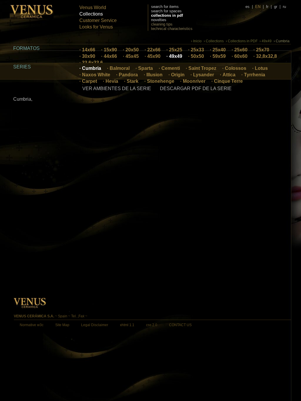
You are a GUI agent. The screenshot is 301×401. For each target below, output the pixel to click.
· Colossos (234, 68)
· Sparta (144, 68)
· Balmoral (118, 68)
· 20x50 (131, 49)
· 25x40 (218, 49)
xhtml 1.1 (127, 325)
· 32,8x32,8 (265, 56)
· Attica (227, 74)
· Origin (176, 74)
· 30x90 (87, 56)
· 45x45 (131, 56)
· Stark (131, 81)
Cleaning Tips (162, 24)
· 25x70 (261, 49)
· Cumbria (90, 68)
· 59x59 (218, 56)
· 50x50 (196, 56)
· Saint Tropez (201, 68)
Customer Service (98, 20)
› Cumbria (282, 41)
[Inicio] (31, 18)
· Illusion (153, 74)
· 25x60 (240, 49)
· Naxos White (94, 74)
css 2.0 (151, 325)
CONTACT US (180, 325)
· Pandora (127, 74)
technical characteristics (172, 28)
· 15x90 (109, 49)
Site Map (62, 325)
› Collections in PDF (241, 41)
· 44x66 (109, 56)
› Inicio (196, 41)
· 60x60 (240, 56)
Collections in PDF (167, 15)
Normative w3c (32, 325)
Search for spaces (166, 11)
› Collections (214, 41)
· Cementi (169, 68)
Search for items (165, 6)
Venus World (92, 7)
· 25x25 (174, 49)
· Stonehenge (159, 81)
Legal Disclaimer (94, 325)
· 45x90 (152, 56)
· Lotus (260, 68)
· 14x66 (87, 49)
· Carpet (88, 81)
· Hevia (110, 81)
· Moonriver (192, 81)
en (257, 6)
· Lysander (202, 74)
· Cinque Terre (227, 81)
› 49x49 (266, 41)
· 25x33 (196, 49)
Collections (91, 13)
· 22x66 (152, 49)
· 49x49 (174, 56)
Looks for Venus (96, 26)
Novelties (158, 20)
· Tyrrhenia (253, 74)
